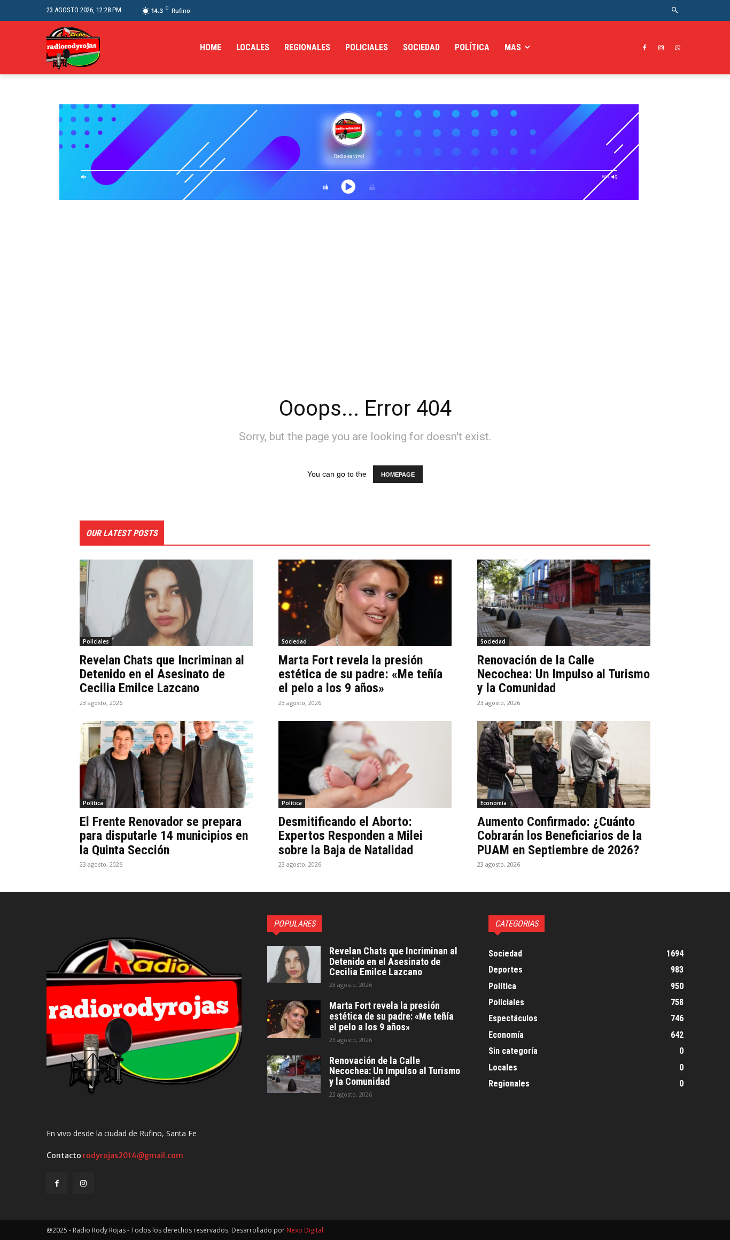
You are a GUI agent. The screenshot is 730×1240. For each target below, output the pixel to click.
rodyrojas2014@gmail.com (133, 1155)
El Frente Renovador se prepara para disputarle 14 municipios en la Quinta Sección (164, 836)
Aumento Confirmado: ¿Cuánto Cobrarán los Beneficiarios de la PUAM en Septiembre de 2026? (559, 836)
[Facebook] (645, 48)
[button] (675, 10)
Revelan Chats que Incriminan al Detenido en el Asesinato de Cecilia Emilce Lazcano (162, 674)
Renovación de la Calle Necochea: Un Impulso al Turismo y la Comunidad (563, 674)
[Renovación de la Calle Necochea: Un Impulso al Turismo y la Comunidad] (563, 603)
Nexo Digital (304, 1230)
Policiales (96, 641)
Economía (493, 803)
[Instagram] (661, 48)
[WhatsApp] (677, 48)
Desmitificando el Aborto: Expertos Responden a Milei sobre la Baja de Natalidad (350, 836)
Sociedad (294, 641)
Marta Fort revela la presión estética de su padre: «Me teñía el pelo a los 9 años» (360, 674)
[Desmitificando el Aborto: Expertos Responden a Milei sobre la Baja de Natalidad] (365, 764)
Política (93, 803)
